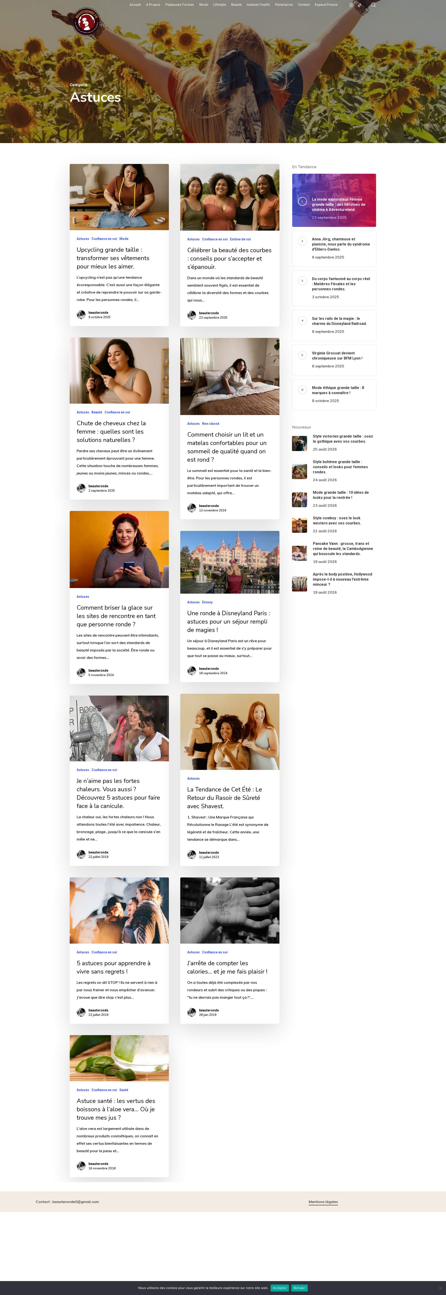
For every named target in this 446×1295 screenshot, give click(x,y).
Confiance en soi (104, 239)
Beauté (97, 412)
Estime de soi (240, 239)
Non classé (210, 423)
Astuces (83, 239)
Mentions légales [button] (323, 1201)
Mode (123, 239)
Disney (207, 602)
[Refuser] (440, 1288)
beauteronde (98, 312)
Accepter (280, 1288)
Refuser (299, 1288)
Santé (123, 1090)
